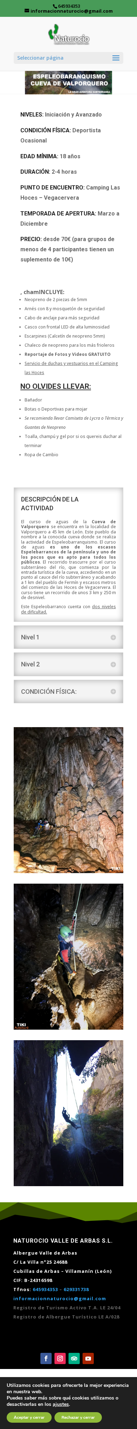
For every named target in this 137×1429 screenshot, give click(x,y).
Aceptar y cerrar (29, 1417)
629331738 (76, 1289)
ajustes (61, 1404)
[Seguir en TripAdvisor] (74, 1358)
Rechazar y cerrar (78, 1417)
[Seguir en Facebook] (46, 1358)
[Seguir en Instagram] (60, 1358)
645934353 (45, 1289)
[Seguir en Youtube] (88, 1358)
